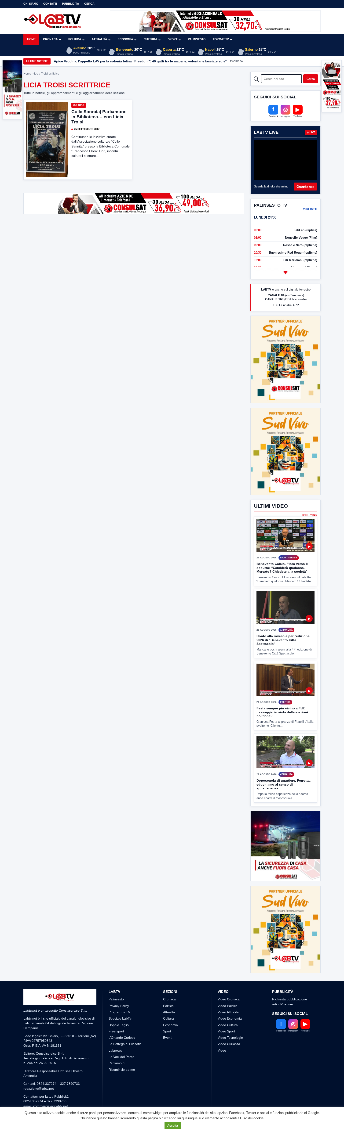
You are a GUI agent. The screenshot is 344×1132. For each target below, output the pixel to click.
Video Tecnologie (230, 1037)
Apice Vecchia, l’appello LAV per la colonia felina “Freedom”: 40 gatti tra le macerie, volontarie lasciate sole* (140, 61)
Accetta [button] (172, 1125)
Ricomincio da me (122, 1069)
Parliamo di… (118, 1063)
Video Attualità (228, 1012)
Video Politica (228, 1006)
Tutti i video (309, 515)
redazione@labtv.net (38, 1088)
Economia (125, 39)
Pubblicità (70, 3)
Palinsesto (196, 39)
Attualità (99, 39)
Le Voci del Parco (121, 1057)
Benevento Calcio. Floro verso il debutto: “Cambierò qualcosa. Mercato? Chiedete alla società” (282, 567)
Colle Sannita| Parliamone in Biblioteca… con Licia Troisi (99, 116)
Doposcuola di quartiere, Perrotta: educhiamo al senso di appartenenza (283, 784)
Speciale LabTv (120, 1018)
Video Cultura (228, 1025)
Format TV (221, 39)
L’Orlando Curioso (122, 1037)
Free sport (116, 1031)
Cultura (150, 39)
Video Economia (230, 1018)
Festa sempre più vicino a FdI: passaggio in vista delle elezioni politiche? (282, 712)
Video (222, 1050)
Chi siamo (30, 3)
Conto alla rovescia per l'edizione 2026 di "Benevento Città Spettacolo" (283, 640)
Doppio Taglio (119, 1025)
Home (31, 39)
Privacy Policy (119, 1006)
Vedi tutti (310, 209)
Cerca (89, 3)
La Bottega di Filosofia (125, 1044)
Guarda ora (305, 186)
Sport (172, 39)
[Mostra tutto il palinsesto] (285, 272)
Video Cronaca (229, 999)
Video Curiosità (229, 1044)
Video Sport (226, 1031)
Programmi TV (119, 1012)
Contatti (50, 3)
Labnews (115, 1050)
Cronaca (50, 39)
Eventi (167, 1037)
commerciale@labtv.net (50, 1106)
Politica (74, 39)
